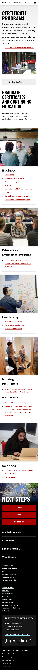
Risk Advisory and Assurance (16, 196)
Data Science (10, 477)
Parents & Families (9, 580)
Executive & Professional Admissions (19, 48)
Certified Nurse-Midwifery (15, 403)
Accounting (9, 175)
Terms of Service (8, 660)
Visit (19, 515)
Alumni (4, 571)
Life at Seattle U (11, 549)
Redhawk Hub (7, 588)
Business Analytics (12, 182)
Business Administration (14, 178)
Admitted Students (9, 568)
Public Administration (13, 329)
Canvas (5, 590)
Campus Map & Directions (17, 634)
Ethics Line (6, 666)
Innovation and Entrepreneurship (18, 189)
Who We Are (9, 557)
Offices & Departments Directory (15, 611)
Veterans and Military (10, 583)
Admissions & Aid (12, 532)
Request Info (19, 522)
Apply (19, 508)
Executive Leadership (13, 322)
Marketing (9, 192)
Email (4, 596)
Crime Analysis (11, 474)
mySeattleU (6, 593)
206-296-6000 (13, 630)
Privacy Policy (7, 657)
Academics (8, 540)
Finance (8, 185)
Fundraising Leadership (14, 325)
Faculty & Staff (8, 577)
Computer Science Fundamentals (19, 470)
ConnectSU (6, 599)
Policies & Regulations (10, 654)
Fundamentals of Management (17, 200)
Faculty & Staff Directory (12, 608)
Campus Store (7, 602)
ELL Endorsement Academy (16, 260)
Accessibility (6, 663)
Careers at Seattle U (10, 605)
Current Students (9, 574)
